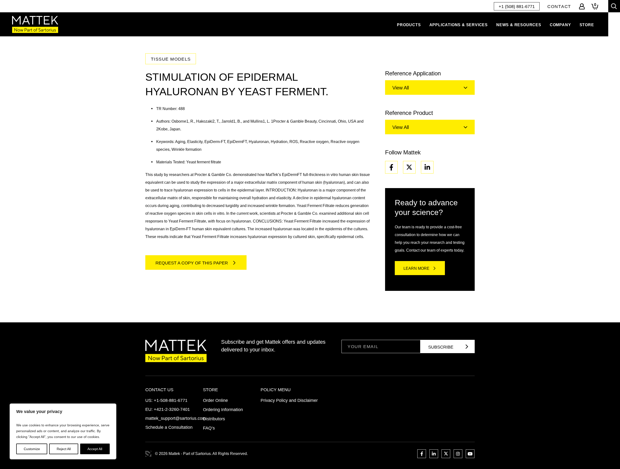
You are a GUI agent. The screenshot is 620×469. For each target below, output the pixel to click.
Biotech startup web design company (148, 454)
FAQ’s (209, 428)
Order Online (215, 400)
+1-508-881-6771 (170, 400)
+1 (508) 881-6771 (517, 6)
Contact (559, 6)
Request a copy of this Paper (192, 263)
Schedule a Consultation (169, 427)
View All (400, 87)
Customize (32, 449)
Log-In (582, 6)
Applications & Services (458, 25)
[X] (409, 167)
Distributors (214, 418)
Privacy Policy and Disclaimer (289, 400)
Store (587, 25)
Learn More (416, 268)
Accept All (94, 449)
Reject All (64, 449)
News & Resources (518, 25)
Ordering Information (223, 409)
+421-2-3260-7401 (172, 409)
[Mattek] (35, 24)
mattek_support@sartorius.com (175, 418)
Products (409, 25)
